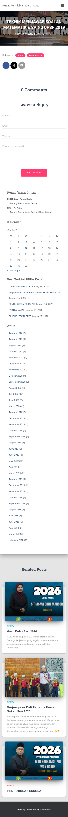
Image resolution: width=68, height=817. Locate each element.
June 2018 (14, 521)
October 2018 (15, 497)
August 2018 (15, 509)
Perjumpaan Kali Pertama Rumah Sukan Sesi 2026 (34, 292)
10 (26, 248)
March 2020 (15, 406)
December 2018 (17, 485)
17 (26, 254)
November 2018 (17, 491)
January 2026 (15, 333)
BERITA (20, 55)
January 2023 (15, 339)
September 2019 (17, 436)
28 (57, 260)
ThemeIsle (45, 809)
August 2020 (15, 388)
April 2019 (14, 467)
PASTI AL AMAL (16, 310)
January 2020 (15, 412)
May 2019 (14, 461)
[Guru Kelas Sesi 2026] (34, 601)
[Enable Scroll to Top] (62, 811)
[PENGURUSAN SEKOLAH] (34, 760)
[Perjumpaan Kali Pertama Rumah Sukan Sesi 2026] (34, 677)
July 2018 (13, 515)
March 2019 (15, 473)
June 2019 (14, 455)
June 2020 (14, 400)
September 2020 (17, 382)
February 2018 (16, 540)
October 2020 (15, 376)
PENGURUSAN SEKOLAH (22, 304)
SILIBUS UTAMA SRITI (20, 316)
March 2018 (15, 534)
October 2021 (15, 351)
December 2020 (17, 363)
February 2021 (16, 357)
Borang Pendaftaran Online (23, 203)
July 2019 (13, 449)
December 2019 (17, 418)
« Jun (10, 270)
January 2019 (15, 479)
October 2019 (15, 430)
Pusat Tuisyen (35, 55)
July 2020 (13, 394)
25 (34, 260)
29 (11, 266)
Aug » (17, 270)
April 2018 (14, 528)
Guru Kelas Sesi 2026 (20, 286)
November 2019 (17, 424)
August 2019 (15, 442)
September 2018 (17, 503)
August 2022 (15, 345)
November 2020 (17, 369)
